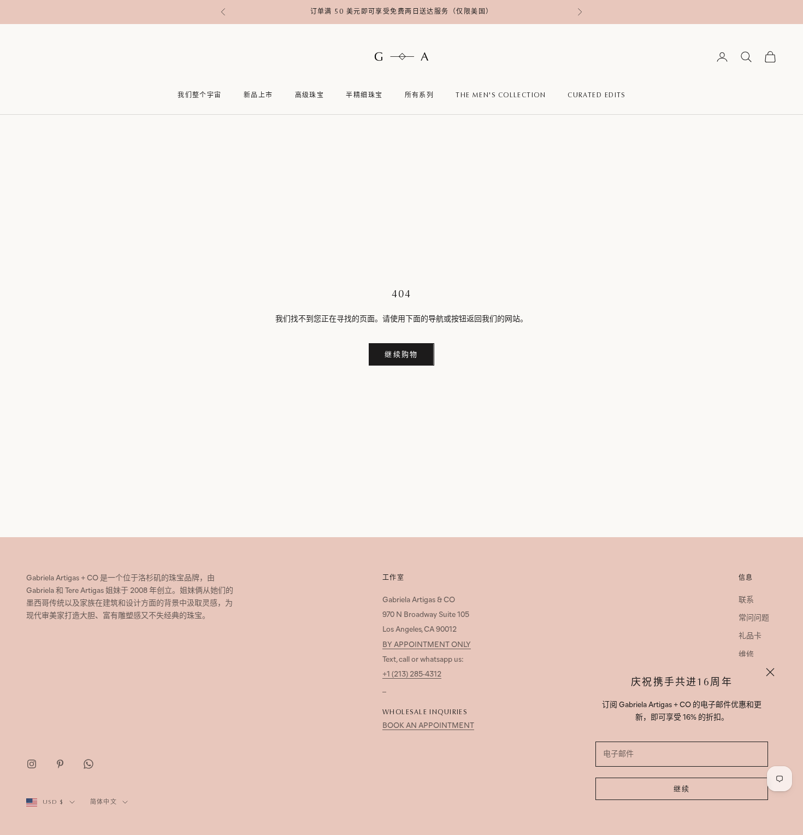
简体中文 (103, 801)
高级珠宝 (309, 95)
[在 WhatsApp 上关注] (88, 763)
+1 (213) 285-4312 (411, 675)
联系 (746, 600)
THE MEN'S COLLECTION (501, 95)
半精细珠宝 (364, 95)
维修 (746, 655)
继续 (682, 789)
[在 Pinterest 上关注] (60, 763)
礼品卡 (750, 636)
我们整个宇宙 (200, 95)
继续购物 (401, 354)
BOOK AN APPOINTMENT (428, 726)
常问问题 (754, 618)
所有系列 (419, 95)
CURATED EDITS (596, 95)
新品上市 (258, 95)
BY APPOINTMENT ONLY (426, 645)
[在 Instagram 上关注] (31, 763)
